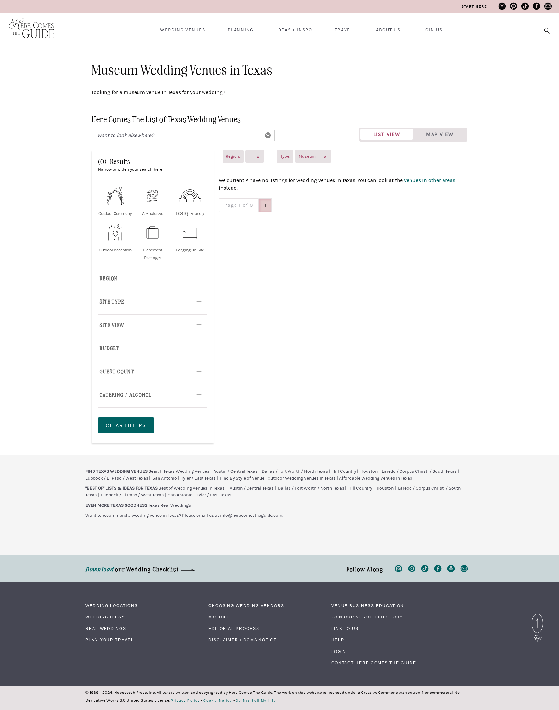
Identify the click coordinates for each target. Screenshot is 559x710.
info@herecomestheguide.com (251, 515)
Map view (440, 134)
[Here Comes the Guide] (27, 24)
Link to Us (345, 629)
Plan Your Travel (109, 640)
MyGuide (219, 617)
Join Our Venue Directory (367, 617)
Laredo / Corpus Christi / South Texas (419, 471)
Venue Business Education (367, 606)
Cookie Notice (217, 701)
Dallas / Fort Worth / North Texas (295, 471)
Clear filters (126, 425)
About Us (388, 30)
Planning (240, 30)
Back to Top (537, 615)
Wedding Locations (111, 606)
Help (337, 640)
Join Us (433, 30)
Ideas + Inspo (294, 30)
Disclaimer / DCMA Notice (242, 640)
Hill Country (344, 471)
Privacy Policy (185, 701)
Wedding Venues (182, 30)
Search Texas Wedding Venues (178, 471)
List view (386, 134)
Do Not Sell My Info (256, 701)
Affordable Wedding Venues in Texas (375, 478)
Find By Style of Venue (242, 478)
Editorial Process (233, 629)
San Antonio (164, 478)
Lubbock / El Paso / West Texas (116, 478)
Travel (344, 30)
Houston (369, 471)
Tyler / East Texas (198, 478)
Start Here (474, 6)
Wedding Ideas (105, 617)
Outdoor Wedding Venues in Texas (302, 478)
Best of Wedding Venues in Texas (192, 488)
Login (338, 651)
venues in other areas (429, 180)
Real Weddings (105, 629)
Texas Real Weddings (169, 505)
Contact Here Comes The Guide (373, 663)
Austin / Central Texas (236, 471)
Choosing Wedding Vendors (246, 606)
